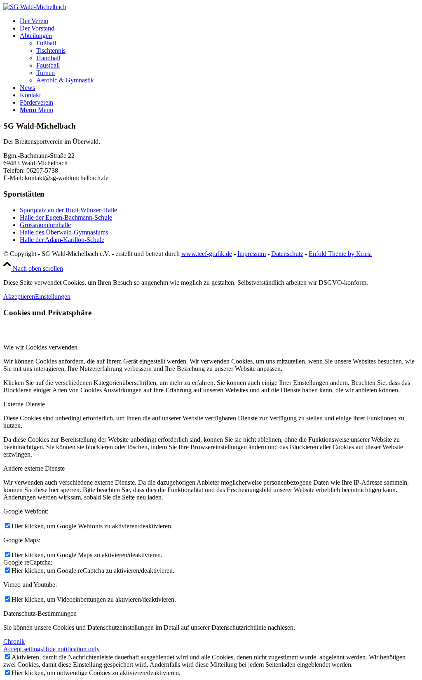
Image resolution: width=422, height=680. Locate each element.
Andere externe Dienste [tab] (34, 468)
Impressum (251, 253)
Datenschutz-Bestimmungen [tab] (40, 613)
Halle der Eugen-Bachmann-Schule (66, 217)
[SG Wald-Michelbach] (34, 6)
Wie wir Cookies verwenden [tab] (40, 347)
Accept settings (23, 648)
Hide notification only (71, 648)
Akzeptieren (19, 296)
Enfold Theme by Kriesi (340, 253)
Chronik (14, 641)
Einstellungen (52, 296)
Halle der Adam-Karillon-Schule (62, 239)
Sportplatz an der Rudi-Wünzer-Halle (68, 209)
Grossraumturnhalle (45, 224)
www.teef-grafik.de (206, 253)
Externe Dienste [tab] (24, 404)
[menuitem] (219, 21)
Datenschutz (287, 253)
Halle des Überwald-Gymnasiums (64, 232)
